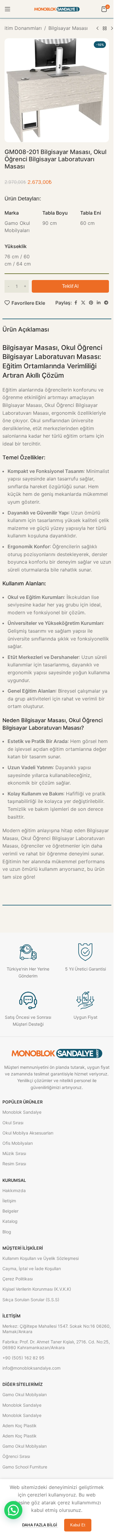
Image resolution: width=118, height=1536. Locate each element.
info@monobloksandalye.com (31, 1368)
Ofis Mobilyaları (17, 1143)
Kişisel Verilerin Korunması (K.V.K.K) (36, 1289)
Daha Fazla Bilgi (40, 1524)
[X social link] (83, 303)
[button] (13, 1510)
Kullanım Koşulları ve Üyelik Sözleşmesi (40, 1258)
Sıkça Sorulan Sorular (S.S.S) (30, 1299)
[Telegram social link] (106, 303)
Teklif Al (70, 286)
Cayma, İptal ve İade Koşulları (31, 1268)
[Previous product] (97, 28)
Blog (6, 1231)
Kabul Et (77, 1525)
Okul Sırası (12, 1122)
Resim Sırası (14, 1163)
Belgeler (10, 1210)
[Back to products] (104, 28)
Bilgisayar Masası (68, 28)
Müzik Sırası (14, 1153)
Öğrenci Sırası (16, 1456)
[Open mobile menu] (8, 9)
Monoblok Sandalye (21, 1112)
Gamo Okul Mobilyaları (24, 1394)
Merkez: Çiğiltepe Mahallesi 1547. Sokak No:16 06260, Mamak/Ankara (56, 1329)
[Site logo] (57, 9)
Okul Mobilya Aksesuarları (27, 1132)
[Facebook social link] (75, 303)
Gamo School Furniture (24, 1466)
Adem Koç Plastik (19, 1425)
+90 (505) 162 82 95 (23, 1357)
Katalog (10, 1221)
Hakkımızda (14, 1190)
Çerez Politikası (17, 1278)
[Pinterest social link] (91, 303)
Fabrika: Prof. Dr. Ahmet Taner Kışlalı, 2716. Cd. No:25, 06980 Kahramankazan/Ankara (56, 1344)
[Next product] (112, 28)
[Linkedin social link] (98, 303)
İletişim (9, 1200)
